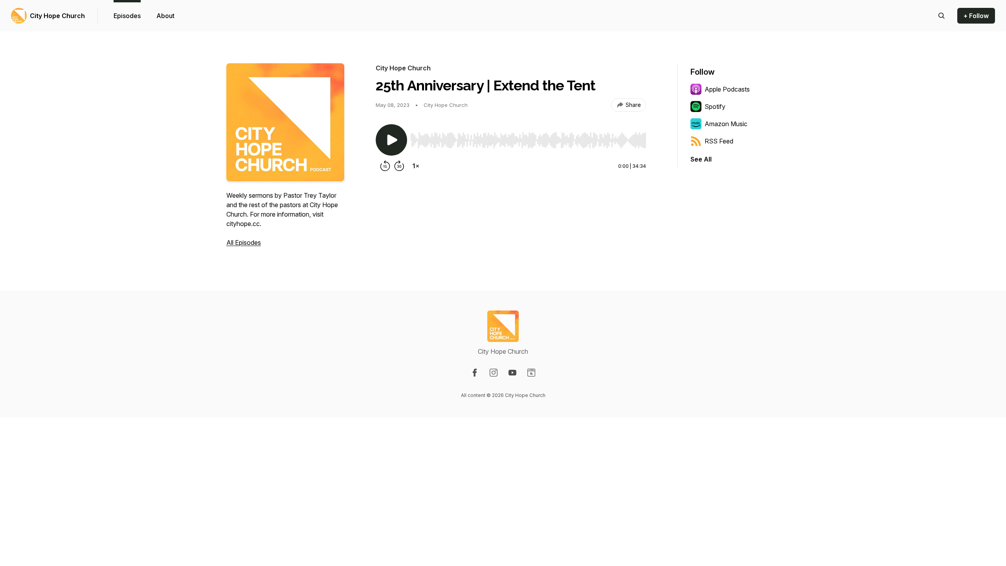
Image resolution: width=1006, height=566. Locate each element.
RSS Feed (719, 141)
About (165, 16)
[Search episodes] (941, 15)
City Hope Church (57, 16)
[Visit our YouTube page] (512, 373)
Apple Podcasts (727, 89)
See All (701, 159)
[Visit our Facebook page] (475, 373)
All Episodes (243, 242)
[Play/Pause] (391, 140)
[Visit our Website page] (531, 373)
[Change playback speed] (416, 165)
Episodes (127, 16)
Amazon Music (726, 124)
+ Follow (976, 16)
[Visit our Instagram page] (493, 373)
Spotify (715, 106)
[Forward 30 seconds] (399, 165)
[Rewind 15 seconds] (385, 165)
